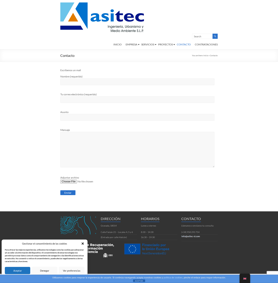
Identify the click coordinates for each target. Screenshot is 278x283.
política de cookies (173, 277)
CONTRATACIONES (206, 44)
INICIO (117, 44)
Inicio (205, 55)
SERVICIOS (147, 44)
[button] (82, 243)
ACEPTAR (139, 281)
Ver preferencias (71, 270)
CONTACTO (184, 44)
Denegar (44, 270)
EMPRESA (131, 44)
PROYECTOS (165, 44)
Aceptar (17, 270)
